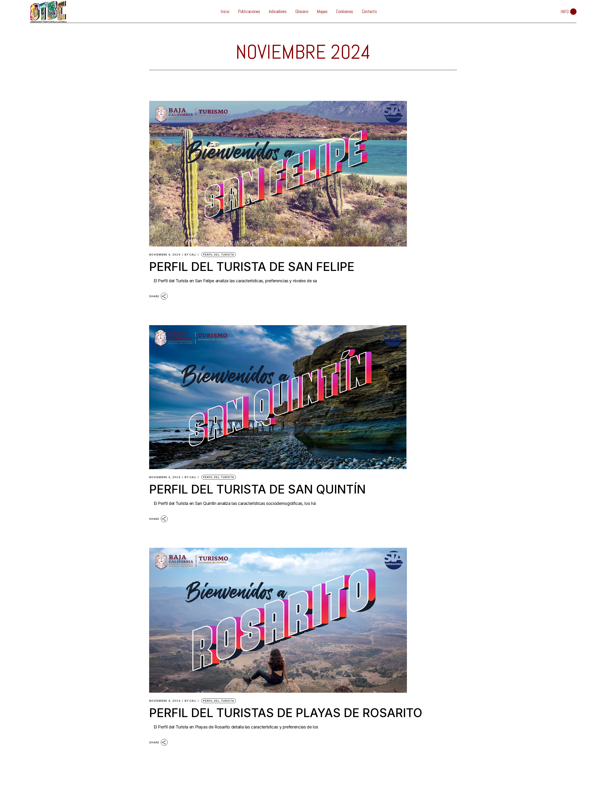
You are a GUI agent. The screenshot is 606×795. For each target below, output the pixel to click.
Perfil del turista (218, 254)
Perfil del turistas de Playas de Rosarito (285, 713)
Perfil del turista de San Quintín (257, 489)
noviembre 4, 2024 (165, 254)
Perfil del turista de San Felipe (251, 267)
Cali (190, 254)
